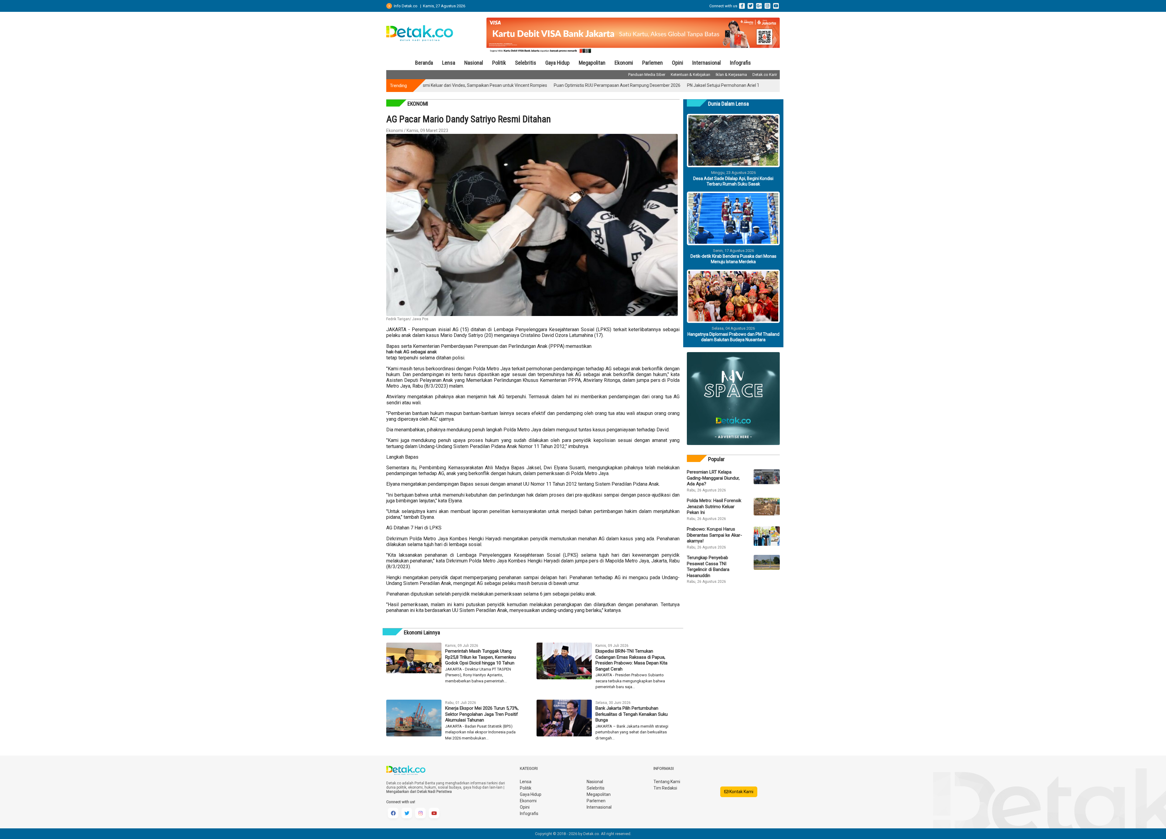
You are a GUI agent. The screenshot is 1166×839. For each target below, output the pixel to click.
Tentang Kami (666, 781)
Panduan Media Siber (646, 74)
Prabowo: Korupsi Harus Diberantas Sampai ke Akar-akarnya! (714, 535)
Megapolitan (592, 62)
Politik (499, 62)
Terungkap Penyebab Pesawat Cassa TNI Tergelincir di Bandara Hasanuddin (708, 566)
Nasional (473, 62)
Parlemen (652, 62)
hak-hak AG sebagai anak (411, 352)
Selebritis (525, 62)
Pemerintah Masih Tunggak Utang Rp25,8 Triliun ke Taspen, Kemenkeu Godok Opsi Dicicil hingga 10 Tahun (480, 657)
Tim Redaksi (665, 788)
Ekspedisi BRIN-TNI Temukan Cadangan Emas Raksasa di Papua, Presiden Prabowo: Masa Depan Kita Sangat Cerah (631, 660)
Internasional (706, 62)
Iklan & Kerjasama (731, 74)
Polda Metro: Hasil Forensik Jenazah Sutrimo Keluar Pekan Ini (714, 506)
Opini (677, 62)
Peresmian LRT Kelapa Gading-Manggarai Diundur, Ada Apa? (713, 478)
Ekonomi (624, 62)
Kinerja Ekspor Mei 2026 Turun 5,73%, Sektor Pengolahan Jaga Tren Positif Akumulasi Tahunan (482, 714)
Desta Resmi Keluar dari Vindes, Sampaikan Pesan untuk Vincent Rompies (434, 85)
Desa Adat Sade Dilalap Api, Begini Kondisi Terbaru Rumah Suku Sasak (733, 181)
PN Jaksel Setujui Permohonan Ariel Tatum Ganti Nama (698, 85)
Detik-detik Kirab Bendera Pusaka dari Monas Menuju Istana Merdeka (733, 259)
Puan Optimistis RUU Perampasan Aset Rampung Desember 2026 (574, 85)
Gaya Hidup (557, 62)
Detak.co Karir (764, 74)
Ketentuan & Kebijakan (690, 74)
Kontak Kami (740, 791)
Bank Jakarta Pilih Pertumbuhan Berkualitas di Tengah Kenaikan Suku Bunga (631, 714)
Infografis (740, 62)
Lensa (448, 62)
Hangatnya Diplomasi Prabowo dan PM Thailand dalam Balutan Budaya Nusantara (733, 337)
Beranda (424, 62)
